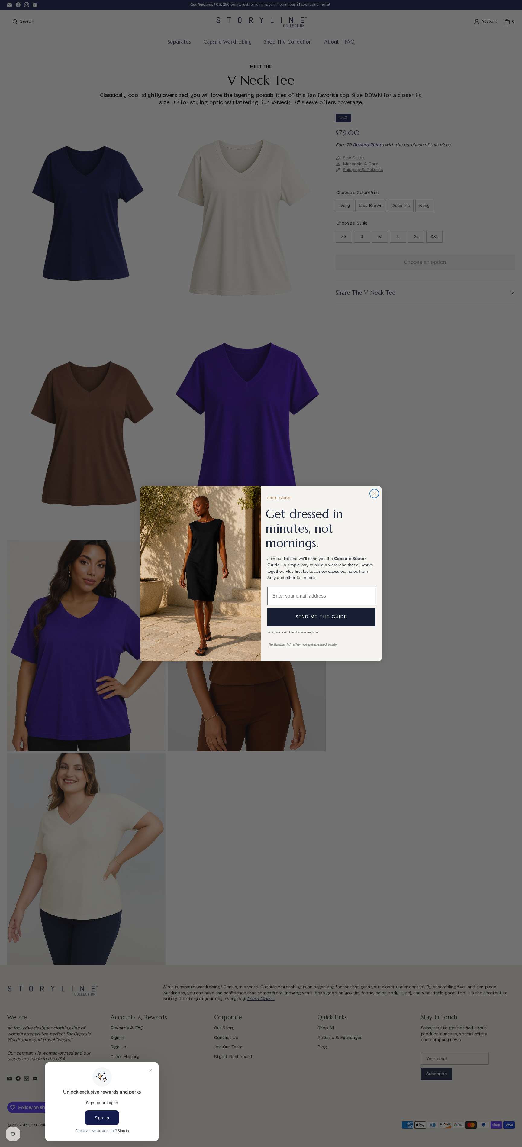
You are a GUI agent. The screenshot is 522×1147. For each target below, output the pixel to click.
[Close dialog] (374, 493)
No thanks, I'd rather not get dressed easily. (303, 644)
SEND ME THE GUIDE (321, 617)
